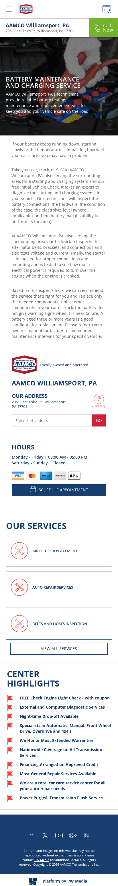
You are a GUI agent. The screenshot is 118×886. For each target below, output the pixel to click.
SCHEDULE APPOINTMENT (63, 490)
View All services (59, 648)
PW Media (41, 860)
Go (99, 420)
